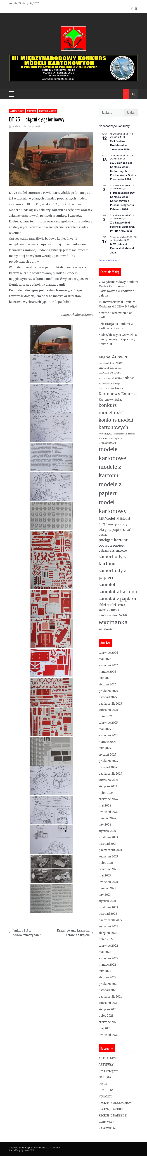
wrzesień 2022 (108, 926)
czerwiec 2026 (108, 652)
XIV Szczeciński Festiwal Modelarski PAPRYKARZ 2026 (123, 226)
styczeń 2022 (107, 977)
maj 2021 (105, 1028)
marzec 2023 (107, 888)
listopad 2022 (108, 913)
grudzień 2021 (108, 984)
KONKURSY (106, 1090)
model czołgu (107, 442)
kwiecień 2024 (108, 812)
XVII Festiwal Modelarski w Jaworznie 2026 (120, 145)
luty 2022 (105, 971)
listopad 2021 (108, 990)
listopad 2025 (108, 697)
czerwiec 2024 (108, 799)
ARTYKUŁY (106, 1064)
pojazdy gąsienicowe (113, 550)
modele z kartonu (110, 471)
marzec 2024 (107, 818)
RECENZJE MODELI (47, 111)
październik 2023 (110, 850)
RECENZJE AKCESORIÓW (115, 1102)
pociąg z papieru (112, 545)
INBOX (103, 1083)
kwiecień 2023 (108, 882)
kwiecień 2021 (108, 1034)
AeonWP (29, 1150)
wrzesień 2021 (108, 1003)
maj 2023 (105, 875)
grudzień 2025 (108, 691)
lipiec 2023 (106, 862)
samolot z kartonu (118, 591)
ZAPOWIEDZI (108, 1128)
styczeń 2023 (107, 901)
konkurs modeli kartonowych (116, 423)
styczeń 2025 (107, 754)
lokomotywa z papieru (110, 438)
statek (121, 604)
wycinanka (113, 622)
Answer (120, 356)
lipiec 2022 (106, 939)
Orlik (130, 530)
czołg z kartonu (110, 367)
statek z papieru (108, 615)
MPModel (107, 518)
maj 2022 (105, 952)
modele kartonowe (112, 454)
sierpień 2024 (108, 786)
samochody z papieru (112, 574)
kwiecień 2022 (108, 958)
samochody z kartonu (112, 560)
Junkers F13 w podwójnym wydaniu (27, 933)
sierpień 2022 (108, 933)
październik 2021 (110, 996)
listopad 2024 (108, 767)
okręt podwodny (118, 524)
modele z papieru (110, 489)
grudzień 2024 (108, 761)
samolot (107, 584)
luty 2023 (105, 894)
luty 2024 (105, 824)
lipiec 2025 (106, 716)
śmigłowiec (106, 629)
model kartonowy (113, 507)
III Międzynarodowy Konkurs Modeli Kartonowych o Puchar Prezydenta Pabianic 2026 (122, 201)
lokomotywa (105, 433)
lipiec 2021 (106, 1015)
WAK (123, 615)
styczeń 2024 (107, 831)
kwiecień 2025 (108, 735)
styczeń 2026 (107, 684)
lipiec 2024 (106, 792)
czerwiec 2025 (108, 722)
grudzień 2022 (108, 907)
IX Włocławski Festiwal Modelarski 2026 (123, 248)
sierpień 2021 (108, 1009)
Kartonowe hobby (111, 388)
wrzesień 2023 (108, 856)
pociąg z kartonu (113, 540)
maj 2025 (105, 729)
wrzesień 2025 (108, 710)
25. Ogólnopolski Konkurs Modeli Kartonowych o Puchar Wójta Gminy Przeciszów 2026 (123, 171)
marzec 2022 (107, 964)
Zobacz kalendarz (109, 260)
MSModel (123, 518)
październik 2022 (110, 920)
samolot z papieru (117, 598)
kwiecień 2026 (108, 665)
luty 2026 (105, 678)
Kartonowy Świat (110, 399)
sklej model (107, 604)
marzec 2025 (107, 742)
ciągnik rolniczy (106, 363)
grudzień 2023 (108, 837)
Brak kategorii (108, 1071)
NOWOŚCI (31, 111)
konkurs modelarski (111, 409)
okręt (103, 524)
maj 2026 (105, 659)
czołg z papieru (110, 372)
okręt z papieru (112, 529)
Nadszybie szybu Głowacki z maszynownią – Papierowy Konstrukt (118, 339)
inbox (128, 378)
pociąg (103, 534)
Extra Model (106, 378)
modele (16, 126)
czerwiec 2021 (108, 1022)
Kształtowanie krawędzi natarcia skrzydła (73, 933)
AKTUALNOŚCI (16, 111)
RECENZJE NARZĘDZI (113, 1115)
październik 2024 (110, 773)
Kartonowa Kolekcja (109, 383)
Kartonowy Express (118, 393)
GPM (118, 378)
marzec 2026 (107, 671)
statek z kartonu (109, 609)
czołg (118, 363)
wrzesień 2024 (108, 780)
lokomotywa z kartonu (124, 434)
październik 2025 (110, 703)
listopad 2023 (108, 843)
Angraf (104, 357)
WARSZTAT (106, 1122)
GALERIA (105, 1077)
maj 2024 (105, 805)
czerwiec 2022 (108, 945)
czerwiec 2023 (108, 869)
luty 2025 (105, 748)
